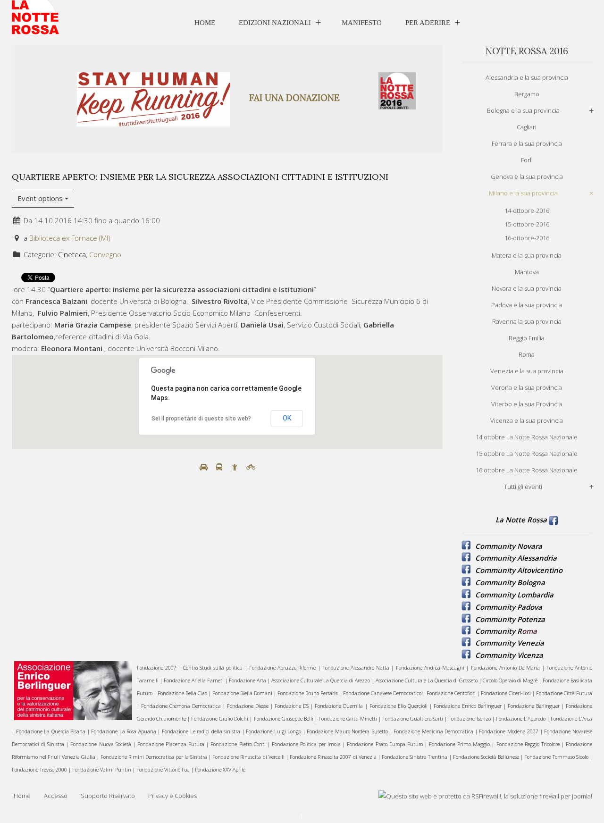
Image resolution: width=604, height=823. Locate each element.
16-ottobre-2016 (526, 238)
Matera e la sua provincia (527, 255)
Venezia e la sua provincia (526, 371)
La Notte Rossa (521, 519)
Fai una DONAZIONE (294, 97)
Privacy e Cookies (172, 795)
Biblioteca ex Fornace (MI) (69, 238)
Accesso (55, 795)
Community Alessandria (516, 558)
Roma (527, 354)
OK (287, 418)
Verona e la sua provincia (526, 387)
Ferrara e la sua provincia (527, 143)
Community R (498, 631)
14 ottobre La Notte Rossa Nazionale (527, 437)
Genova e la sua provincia (527, 176)
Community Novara (508, 546)
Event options (41, 198)
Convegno (105, 254)
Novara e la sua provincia (527, 288)
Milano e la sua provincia (523, 193)
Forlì (527, 160)
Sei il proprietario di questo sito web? (201, 418)
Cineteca (72, 254)
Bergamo (526, 94)
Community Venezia (509, 642)
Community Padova (508, 607)
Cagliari (527, 127)
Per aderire (427, 22)
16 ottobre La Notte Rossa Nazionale (527, 470)
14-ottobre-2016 (526, 210)
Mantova (527, 272)
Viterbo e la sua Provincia (526, 404)
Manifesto (362, 22)
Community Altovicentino (518, 570)
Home (204, 22)
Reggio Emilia (527, 338)
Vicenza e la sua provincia (526, 420)
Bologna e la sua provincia (523, 110)
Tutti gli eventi (523, 486)
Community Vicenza (509, 655)
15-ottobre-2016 (526, 224)
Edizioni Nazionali (275, 22)
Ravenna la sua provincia (527, 321)
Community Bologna (510, 582)
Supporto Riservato (108, 795)
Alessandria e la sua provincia (527, 77)
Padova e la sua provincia (526, 305)
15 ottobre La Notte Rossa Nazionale (527, 453)
